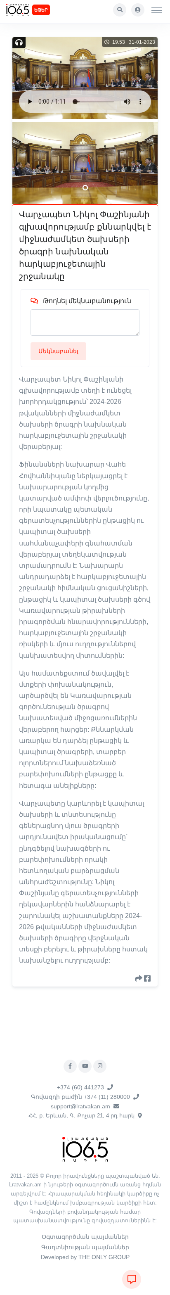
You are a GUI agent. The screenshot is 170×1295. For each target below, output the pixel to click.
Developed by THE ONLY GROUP (85, 1257)
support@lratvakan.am (80, 1106)
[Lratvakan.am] (85, 1148)
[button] (119, 10)
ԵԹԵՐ (41, 9)
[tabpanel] (85, 163)
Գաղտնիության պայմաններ (85, 1247)
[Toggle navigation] (156, 10)
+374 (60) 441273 (80, 1087)
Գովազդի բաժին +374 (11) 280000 (80, 1096)
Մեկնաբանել (58, 351)
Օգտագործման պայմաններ (85, 1236)
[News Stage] (17, 10)
